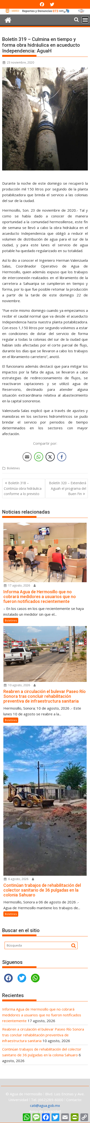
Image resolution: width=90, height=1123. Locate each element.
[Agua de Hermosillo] (45, 11)
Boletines (13, 468)
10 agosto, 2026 (18, 685)
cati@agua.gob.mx (45, 1105)
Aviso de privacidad (45, 1111)
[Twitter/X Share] (50, 456)
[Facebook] (8, 978)
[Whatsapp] (35, 978)
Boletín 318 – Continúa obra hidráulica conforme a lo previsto (23, 488)
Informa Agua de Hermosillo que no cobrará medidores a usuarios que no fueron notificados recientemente (41, 1015)
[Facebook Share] (61, 456)
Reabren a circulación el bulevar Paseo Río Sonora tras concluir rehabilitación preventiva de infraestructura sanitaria (43, 1035)
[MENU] (85, 19)
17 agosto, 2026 (18, 585)
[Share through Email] (27, 456)
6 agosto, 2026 (17, 879)
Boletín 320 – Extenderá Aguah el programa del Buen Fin (67, 488)
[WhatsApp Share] (38, 456)
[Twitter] (22, 978)
